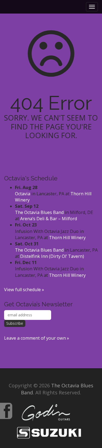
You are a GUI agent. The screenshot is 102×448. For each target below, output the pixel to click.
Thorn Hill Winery (67, 238)
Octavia (22, 194)
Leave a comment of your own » (36, 338)
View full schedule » (24, 290)
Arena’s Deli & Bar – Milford (48, 219)
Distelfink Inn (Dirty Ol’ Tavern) (52, 256)
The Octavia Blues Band (39, 212)
